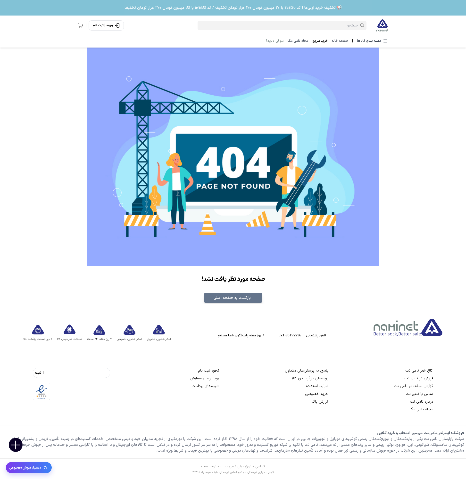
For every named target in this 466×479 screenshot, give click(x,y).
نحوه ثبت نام (208, 370)
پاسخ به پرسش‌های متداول (306, 370)
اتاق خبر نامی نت (419, 370)
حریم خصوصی (316, 394)
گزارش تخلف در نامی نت (413, 386)
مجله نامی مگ (297, 41)
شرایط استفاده (317, 386)
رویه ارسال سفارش (204, 378)
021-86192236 (290, 335)
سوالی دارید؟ (274, 41)
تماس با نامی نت (419, 394)
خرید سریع (320, 41)
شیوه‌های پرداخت (205, 386)
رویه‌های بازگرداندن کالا (310, 378)
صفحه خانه (340, 41)
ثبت (38, 373)
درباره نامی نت (421, 402)
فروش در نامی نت (418, 378)
